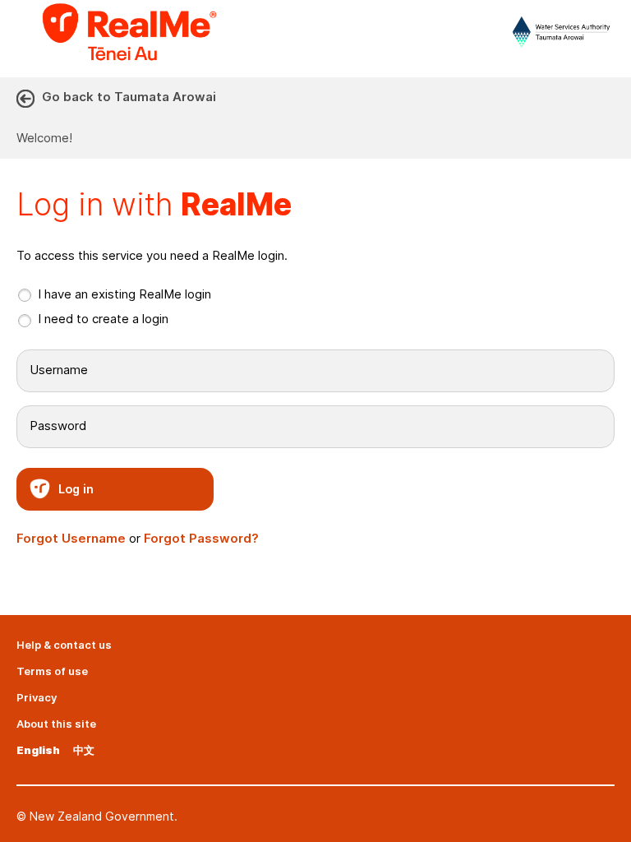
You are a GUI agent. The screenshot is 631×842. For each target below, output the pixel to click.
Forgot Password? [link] (201, 538)
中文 (83, 749)
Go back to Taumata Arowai (129, 96)
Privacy (36, 697)
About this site (56, 723)
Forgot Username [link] (71, 538)
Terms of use (52, 671)
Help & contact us (64, 644)
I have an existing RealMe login (124, 294)
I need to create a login (103, 318)
